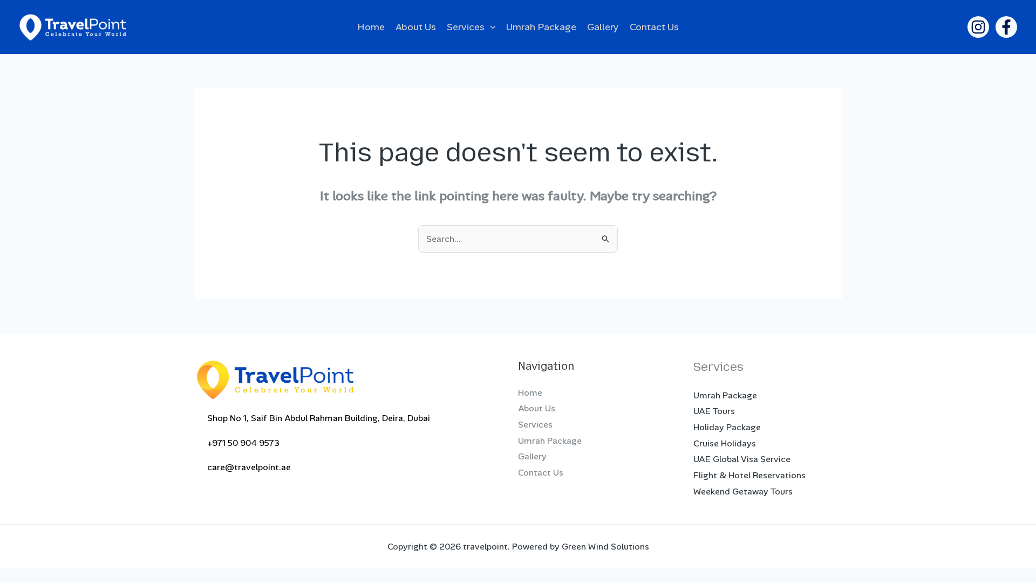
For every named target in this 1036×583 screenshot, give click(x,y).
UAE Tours (714, 411)
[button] (490, 27)
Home (371, 27)
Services (466, 27)
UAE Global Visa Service (741, 459)
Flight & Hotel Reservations (749, 475)
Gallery (603, 27)
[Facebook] (1006, 27)
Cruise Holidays (724, 443)
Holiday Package (727, 427)
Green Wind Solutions (605, 546)
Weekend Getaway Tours (743, 491)
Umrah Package (541, 27)
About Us (416, 27)
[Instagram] (978, 27)
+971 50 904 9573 (240, 443)
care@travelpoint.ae (246, 467)
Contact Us (654, 27)
